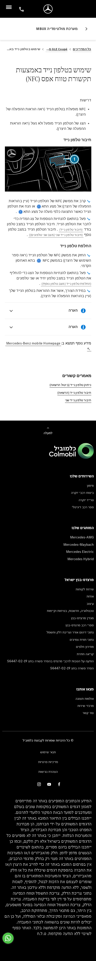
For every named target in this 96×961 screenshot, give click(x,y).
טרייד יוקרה (86, 500)
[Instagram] (39, 784)
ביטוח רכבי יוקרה (82, 492)
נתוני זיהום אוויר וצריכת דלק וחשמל (70, 632)
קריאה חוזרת (85, 654)
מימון (90, 485)
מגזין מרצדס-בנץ (82, 618)
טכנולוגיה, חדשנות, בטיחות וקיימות (70, 610)
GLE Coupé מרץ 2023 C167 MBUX (56, 49)
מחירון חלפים (85, 646)
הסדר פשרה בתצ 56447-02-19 (72, 668)
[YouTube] (49, 784)
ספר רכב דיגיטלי (83, 507)
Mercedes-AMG (82, 537)
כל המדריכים (82, 49)
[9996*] (21, 9)
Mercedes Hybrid (80, 559)
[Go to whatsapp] (8, 938)
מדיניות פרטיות (48, 761)
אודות (90, 596)
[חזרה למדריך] (84, 29)
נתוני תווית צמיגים (82, 639)
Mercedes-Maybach (78, 544)
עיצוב (90, 603)
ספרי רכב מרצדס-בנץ (79, 625)
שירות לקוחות (85, 589)
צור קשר (88, 712)
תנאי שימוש (48, 752)
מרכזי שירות (85, 705)
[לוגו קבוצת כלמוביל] (71, 457)
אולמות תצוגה (84, 698)
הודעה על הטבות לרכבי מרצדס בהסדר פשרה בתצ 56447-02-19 (50, 661)
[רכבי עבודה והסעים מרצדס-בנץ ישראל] (48, 9)
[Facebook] (59, 784)
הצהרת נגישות (48, 771)
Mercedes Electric (80, 551)
